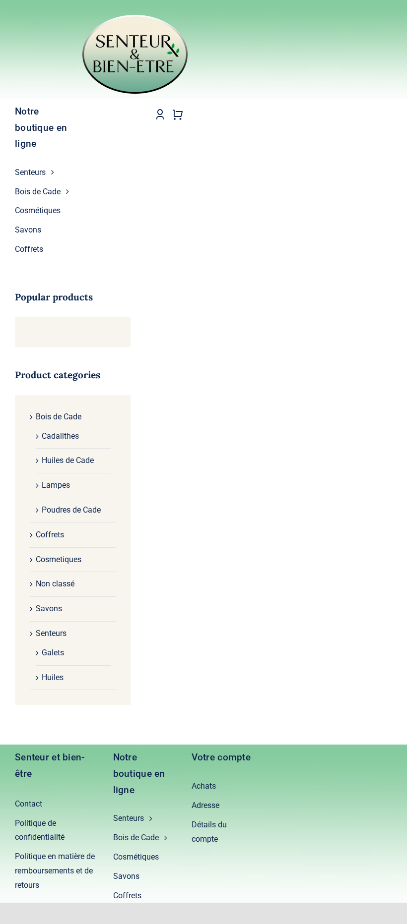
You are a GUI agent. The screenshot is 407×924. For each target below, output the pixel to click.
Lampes (56, 485)
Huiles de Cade (68, 460)
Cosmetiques (58, 559)
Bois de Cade (58, 416)
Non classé (55, 583)
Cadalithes (60, 436)
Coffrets (50, 534)
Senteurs (51, 633)
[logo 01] (135, 18)
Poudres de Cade (71, 510)
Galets (53, 652)
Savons (49, 608)
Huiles (53, 677)
